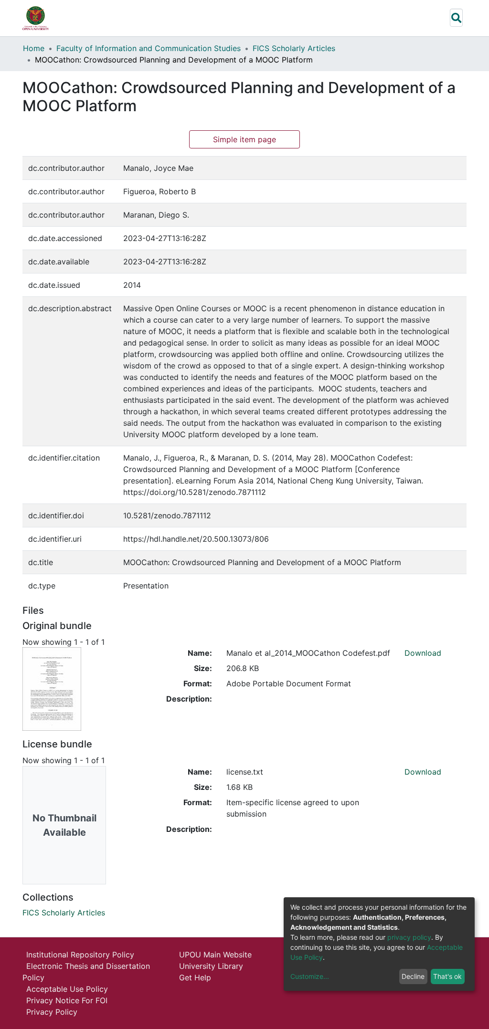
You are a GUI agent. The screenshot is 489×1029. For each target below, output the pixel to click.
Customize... (309, 976)
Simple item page (244, 139)
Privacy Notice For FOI (66, 1000)
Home (33, 48)
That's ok (447, 976)
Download (422, 653)
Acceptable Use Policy (67, 989)
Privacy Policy (51, 1012)
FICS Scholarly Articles (294, 48)
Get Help (195, 977)
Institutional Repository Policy (80, 954)
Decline (413, 976)
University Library (211, 966)
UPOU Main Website (215, 954)
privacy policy (409, 937)
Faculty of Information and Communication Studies (148, 48)
